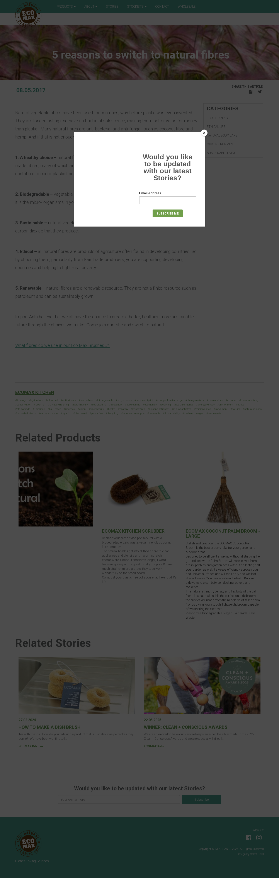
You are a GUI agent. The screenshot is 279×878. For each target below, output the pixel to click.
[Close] (204, 133)
